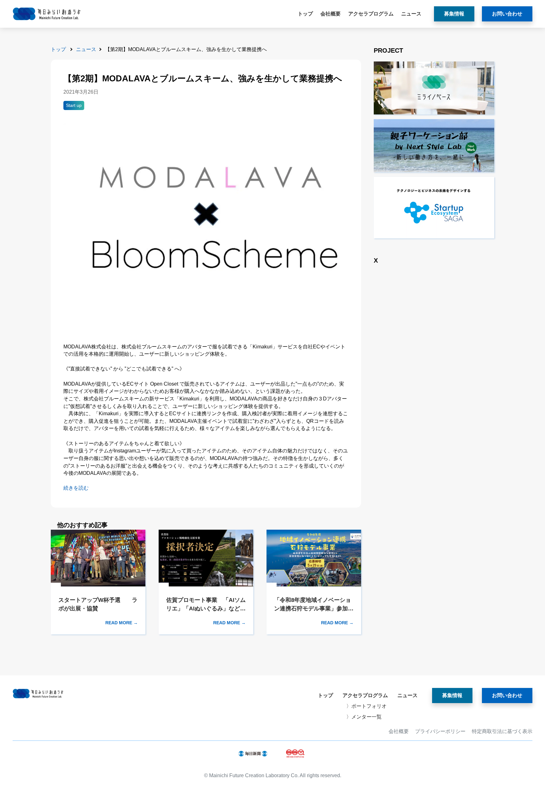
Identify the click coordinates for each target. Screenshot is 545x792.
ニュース (411, 13)
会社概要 (330, 13)
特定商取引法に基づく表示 (502, 731)
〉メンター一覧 (364, 716)
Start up (74, 105)
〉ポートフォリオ (366, 706)
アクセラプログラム (371, 13)
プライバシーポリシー (440, 731)
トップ (305, 13)
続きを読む (76, 488)
